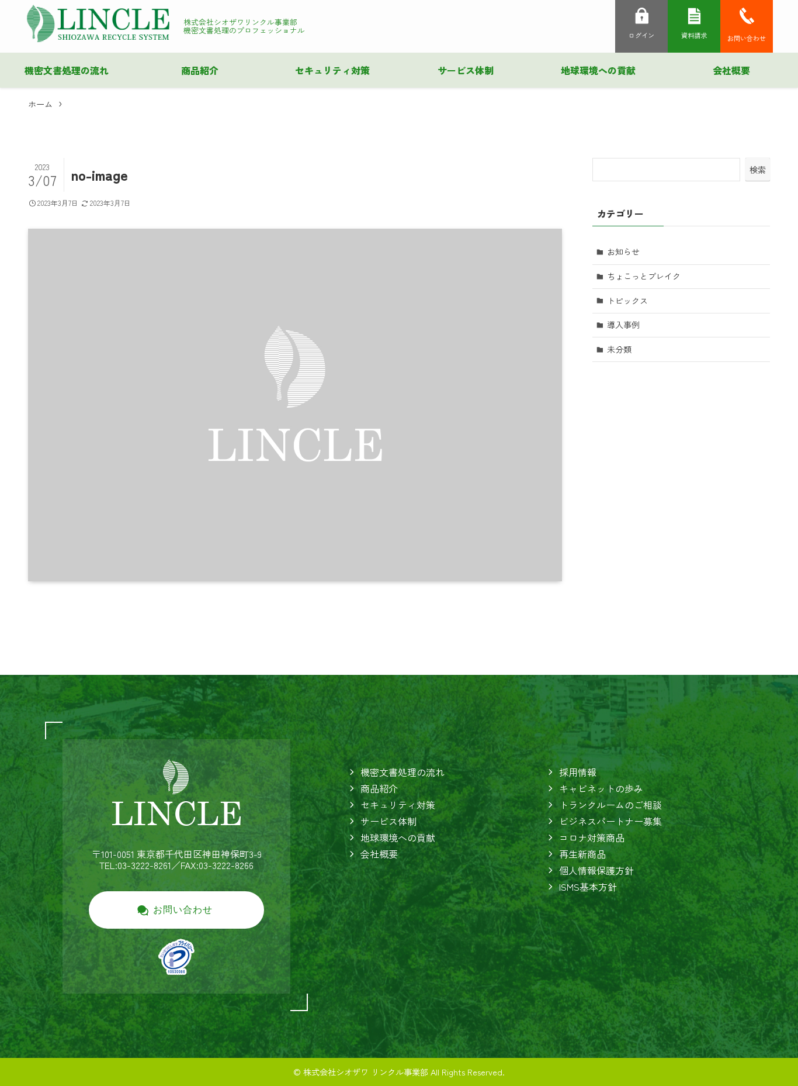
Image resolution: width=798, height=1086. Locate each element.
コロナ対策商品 (591, 837)
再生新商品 (582, 854)
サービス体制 (388, 821)
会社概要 (379, 854)
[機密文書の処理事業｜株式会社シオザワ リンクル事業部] (98, 23)
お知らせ (623, 251)
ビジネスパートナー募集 (610, 821)
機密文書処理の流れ (402, 772)
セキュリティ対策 (397, 805)
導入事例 (623, 324)
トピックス (627, 300)
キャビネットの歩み (601, 788)
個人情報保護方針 (596, 870)
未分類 (619, 349)
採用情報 (577, 772)
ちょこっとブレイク (644, 276)
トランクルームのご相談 (610, 805)
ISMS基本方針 (588, 887)
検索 (758, 169)
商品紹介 (379, 788)
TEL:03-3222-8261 (135, 865)
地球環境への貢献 (397, 837)
